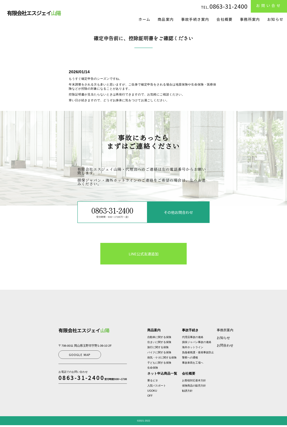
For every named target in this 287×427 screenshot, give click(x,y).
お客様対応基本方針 (194, 380)
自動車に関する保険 (159, 337)
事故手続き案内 (195, 19)
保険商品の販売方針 (194, 385)
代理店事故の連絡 (192, 337)
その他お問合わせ (178, 212)
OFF (150, 395)
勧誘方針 (187, 390)
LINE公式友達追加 (143, 253)
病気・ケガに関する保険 (162, 357)
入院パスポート (156, 385)
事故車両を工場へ (192, 362)
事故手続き (190, 330)
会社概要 (224, 19)
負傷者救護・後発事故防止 (198, 352)
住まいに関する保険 (159, 342)
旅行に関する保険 (158, 347)
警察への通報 (190, 357)
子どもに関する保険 (159, 362)
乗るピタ (152, 380)
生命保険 (152, 367)
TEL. (224, 6)
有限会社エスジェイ (34, 13)
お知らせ (275, 19)
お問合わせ (225, 345)
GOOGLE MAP (80, 354)
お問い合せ (269, 5)
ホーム (144, 19)
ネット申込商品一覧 (162, 373)
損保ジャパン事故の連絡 (196, 342)
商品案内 (166, 19)
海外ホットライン (192, 347)
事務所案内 (250, 19)
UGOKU (152, 390)
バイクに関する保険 (159, 352)
